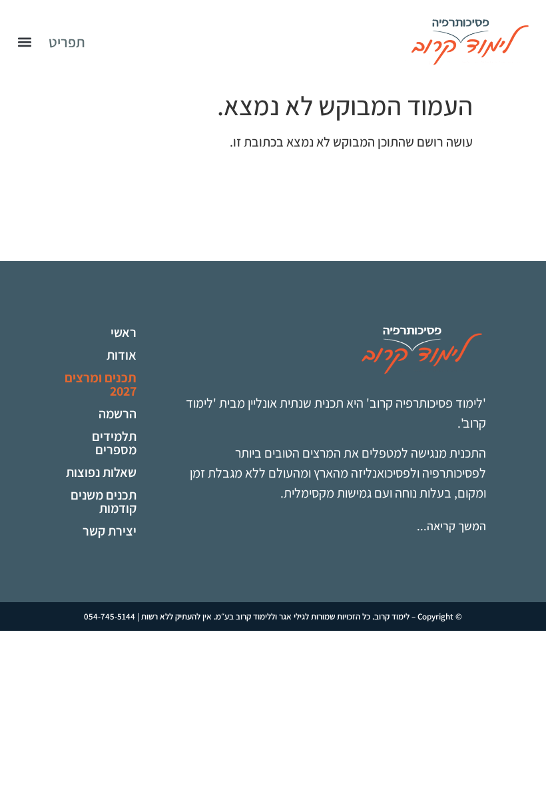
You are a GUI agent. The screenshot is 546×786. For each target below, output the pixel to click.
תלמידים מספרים (114, 443)
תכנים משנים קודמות (103, 501)
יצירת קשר (109, 531)
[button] (24, 42)
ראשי (123, 332)
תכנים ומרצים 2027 (100, 384)
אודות (121, 355)
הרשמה (117, 413)
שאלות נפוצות (101, 472)
